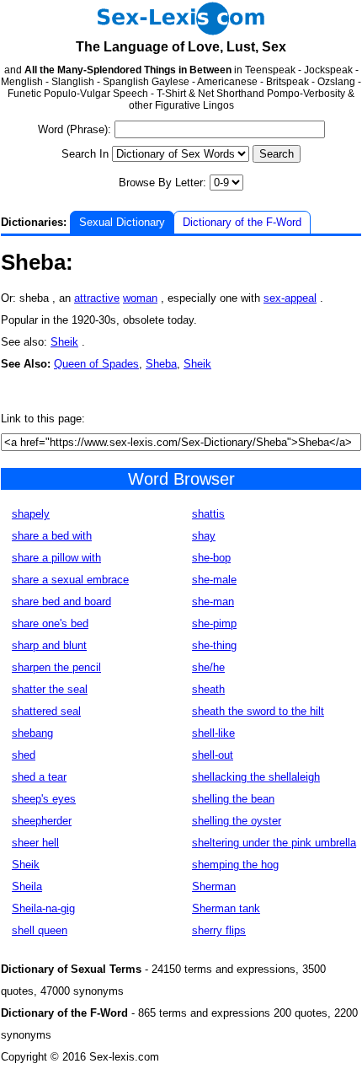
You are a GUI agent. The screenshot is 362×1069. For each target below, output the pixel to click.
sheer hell (35, 842)
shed (23, 755)
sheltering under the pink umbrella (274, 842)
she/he (208, 667)
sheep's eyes (44, 798)
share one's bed (50, 623)
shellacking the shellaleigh (256, 777)
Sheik (64, 342)
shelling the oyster (236, 820)
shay (204, 535)
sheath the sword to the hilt (258, 711)
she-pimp (214, 623)
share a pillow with (56, 557)
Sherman (214, 886)
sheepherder (42, 820)
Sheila (27, 886)
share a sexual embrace (70, 579)
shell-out (212, 755)
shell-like (213, 733)
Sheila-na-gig (43, 908)
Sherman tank (226, 908)
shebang (32, 733)
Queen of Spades (96, 363)
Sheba (161, 363)
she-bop (211, 557)
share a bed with (52, 535)
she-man (213, 601)
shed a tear (39, 777)
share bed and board (61, 601)
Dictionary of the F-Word (242, 222)
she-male (214, 579)
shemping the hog (235, 864)
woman (140, 298)
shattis (208, 514)
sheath (208, 689)
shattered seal (46, 711)
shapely (31, 514)
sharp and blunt (49, 645)
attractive (97, 298)
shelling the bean (233, 798)
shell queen (39, 930)
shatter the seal (50, 689)
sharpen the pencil (56, 667)
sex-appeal (290, 298)
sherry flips (219, 930)
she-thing (214, 645)
